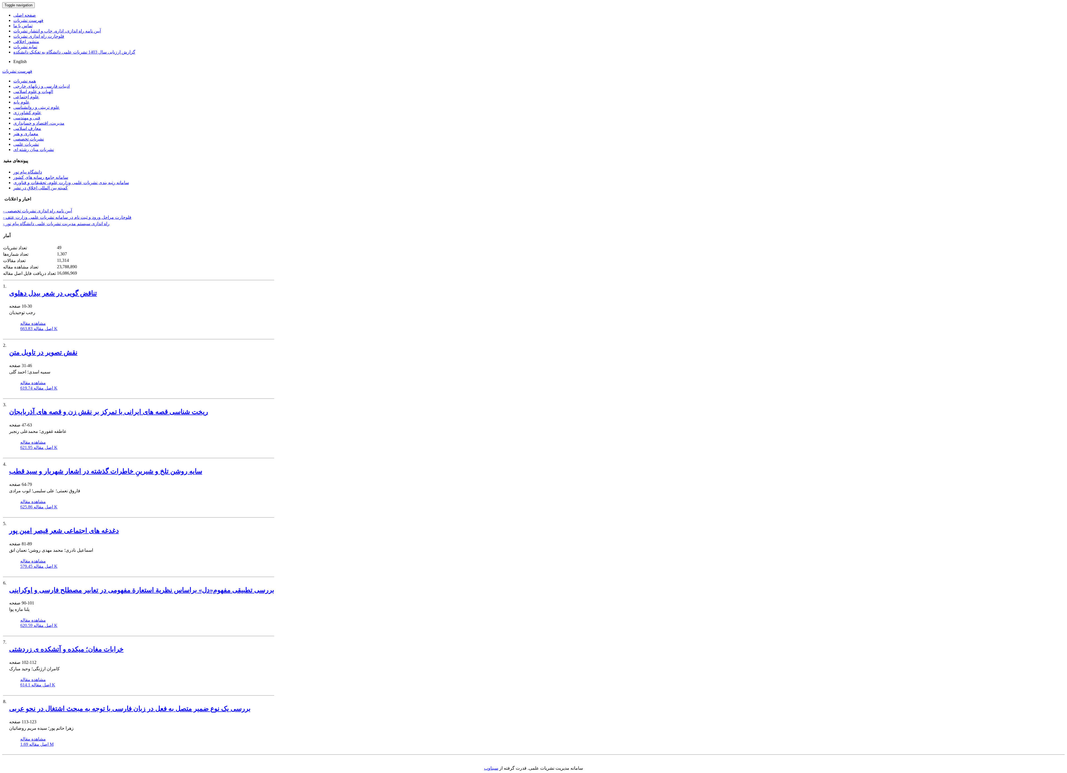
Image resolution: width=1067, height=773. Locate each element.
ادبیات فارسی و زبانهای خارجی (41, 86)
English (20, 61)
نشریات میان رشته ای (33, 149)
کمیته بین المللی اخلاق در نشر (40, 187)
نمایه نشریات (25, 46)
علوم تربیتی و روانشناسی (36, 107)
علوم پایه (21, 102)
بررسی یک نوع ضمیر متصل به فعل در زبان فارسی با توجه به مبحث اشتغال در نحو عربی (130, 708)
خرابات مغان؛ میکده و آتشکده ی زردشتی (66, 649)
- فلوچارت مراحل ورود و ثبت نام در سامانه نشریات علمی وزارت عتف (67, 217)
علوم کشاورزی (27, 112)
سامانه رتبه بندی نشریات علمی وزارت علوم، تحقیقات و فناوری (71, 182)
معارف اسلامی (27, 128)
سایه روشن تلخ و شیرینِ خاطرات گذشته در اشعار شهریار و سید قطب (105, 471)
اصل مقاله (39, 328)
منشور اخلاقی (26, 41)
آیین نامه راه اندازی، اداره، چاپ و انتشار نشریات (57, 31)
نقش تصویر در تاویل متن (43, 352)
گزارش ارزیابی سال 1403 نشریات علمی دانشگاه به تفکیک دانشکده (74, 52)
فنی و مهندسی (26, 118)
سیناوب (491, 768)
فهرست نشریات (28, 20)
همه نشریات (24, 81)
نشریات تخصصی (28, 139)
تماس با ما (23, 25)
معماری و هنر (25, 133)
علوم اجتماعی (26, 96)
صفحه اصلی (24, 15)
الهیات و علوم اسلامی (33, 91)
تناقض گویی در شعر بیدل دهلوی (53, 293)
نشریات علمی (26, 144)
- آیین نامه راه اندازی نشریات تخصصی (37, 211)
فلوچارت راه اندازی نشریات (38, 36)
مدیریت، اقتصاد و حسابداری (38, 123)
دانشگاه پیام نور (27, 172)
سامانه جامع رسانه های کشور (40, 177)
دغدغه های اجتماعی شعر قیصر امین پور (64, 530)
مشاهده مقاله (33, 323)
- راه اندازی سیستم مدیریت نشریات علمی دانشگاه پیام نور (56, 223)
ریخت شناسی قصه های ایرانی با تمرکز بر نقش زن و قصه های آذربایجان (108, 411)
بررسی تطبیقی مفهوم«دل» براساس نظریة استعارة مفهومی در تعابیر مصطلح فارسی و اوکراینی (141, 590)
